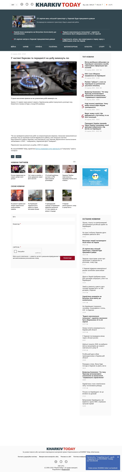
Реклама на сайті (66, 456)
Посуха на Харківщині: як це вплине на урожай (93, 393)
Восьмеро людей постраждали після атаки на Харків (94, 241)
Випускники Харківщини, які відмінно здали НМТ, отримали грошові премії (94, 402)
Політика (53, 47)
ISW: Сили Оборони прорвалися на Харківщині (95, 75)
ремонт (18, 156)
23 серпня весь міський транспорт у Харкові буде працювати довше (66, 18)
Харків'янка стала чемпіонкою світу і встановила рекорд (93, 385)
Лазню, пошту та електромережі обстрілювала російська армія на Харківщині (94, 224)
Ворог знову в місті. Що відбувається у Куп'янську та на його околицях (97, 115)
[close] (118, 457)
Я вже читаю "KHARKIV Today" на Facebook (102, 468)
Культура (88, 47)
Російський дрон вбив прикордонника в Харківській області (93, 356)
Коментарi (67, 258)
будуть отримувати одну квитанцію (47, 149)
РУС (63, 466)
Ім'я (14, 217)
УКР (59, 466)
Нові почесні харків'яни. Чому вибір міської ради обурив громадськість (96, 105)
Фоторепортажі (70, 47)
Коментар (16, 224)
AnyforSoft (66, 469)
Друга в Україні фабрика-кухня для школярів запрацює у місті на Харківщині (95, 278)
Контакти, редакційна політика (27, 456)
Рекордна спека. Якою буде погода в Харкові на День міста (94, 365)
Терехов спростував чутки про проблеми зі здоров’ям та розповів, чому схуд (93, 260)
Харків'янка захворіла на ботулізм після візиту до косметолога (35, 33)
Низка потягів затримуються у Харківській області (93, 329)
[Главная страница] (61, 449)
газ (12, 156)
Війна (13, 47)
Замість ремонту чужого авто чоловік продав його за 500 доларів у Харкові (93, 288)
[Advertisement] (44, 120)
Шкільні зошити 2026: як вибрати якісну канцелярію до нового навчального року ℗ (94, 346)
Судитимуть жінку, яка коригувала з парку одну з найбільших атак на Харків (83, 40)
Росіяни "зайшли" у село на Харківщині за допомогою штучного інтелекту (95, 83)
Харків (25, 47)
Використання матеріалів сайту (48, 456)
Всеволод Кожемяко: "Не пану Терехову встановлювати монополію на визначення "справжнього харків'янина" (96, 94)
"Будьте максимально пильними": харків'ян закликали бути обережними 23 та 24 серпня (81, 33)
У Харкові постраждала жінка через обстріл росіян (93, 337)
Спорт (101, 47)
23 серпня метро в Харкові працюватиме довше (34, 39)
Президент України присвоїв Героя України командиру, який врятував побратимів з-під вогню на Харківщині (97, 126)
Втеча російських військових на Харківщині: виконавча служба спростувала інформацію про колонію (97, 65)
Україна (38, 47)
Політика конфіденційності (81, 456)
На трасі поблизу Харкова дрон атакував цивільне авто (94, 233)
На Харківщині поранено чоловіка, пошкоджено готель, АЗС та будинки (93, 308)
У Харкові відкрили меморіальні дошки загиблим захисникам (94, 269)
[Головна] (58, 5)
